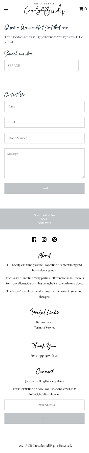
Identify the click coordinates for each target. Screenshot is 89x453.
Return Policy (44, 322)
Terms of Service (44, 327)
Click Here (44, 222)
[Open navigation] (6, 9)
